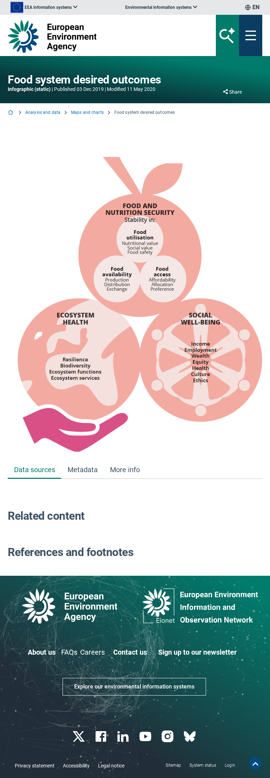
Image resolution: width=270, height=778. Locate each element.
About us (42, 652)
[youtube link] (146, 736)
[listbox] (44, 7)
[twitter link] (79, 736)
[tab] (34, 470)
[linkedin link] (124, 736)
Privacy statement (34, 765)
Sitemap (173, 765)
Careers (92, 652)
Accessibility (76, 765)
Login (230, 765)
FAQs (69, 652)
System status (202, 765)
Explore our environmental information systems (134, 686)
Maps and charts (87, 112)
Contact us (130, 652)
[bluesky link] (190, 736)
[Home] (11, 113)
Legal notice (111, 765)
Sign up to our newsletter (197, 652)
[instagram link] (168, 736)
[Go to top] (255, 763)
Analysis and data (42, 112)
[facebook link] (102, 736)
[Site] (91, 36)
